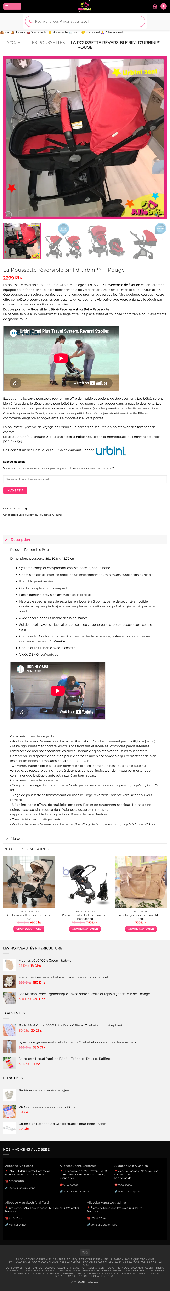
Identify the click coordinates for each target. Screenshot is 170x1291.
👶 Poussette (58, 32)
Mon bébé (104, 1270)
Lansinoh (79, 1267)
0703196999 (70, 1184)
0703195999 (125, 1184)
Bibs (37, 1270)
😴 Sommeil (90, 32)
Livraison (116, 1259)
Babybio (50, 1267)
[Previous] (11, 137)
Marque (17, 838)
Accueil (15, 42)
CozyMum (64, 1267)
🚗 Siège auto (36, 32)
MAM (12, 1273)
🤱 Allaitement (112, 32)
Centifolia (106, 1267)
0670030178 (16, 1181)
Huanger (88, 1270)
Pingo (144, 1270)
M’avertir (15, 490)
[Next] (158, 137)
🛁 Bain (74, 32)
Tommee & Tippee (68, 1270)
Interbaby (13, 1270)
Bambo (37, 1267)
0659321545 (16, 1218)
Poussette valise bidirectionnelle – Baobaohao (85, 916)
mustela (24, 1273)
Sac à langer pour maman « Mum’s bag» (141, 916)
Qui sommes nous (18, 1267)
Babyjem (137, 1267)
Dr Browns (95, 1273)
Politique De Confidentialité (87, 1259)
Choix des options (28, 929)
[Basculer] (7, 539)
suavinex (131, 1270)
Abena (92, 1267)
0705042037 (98, 1218)
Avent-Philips (154, 1267)
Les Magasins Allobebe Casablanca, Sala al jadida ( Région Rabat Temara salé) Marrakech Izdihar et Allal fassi (85, 1264)
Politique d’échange (140, 1259)
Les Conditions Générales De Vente (40, 1259)
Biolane (60, 1276)
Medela (118, 1270)
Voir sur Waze (17, 1224)
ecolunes (157, 1270)
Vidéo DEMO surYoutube (38, 654)
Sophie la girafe (133, 1273)
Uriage (80, 1273)
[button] (12, 6)
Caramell (154, 1273)
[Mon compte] (163, 6)
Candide (53, 1273)
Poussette (44, 514)
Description (20, 539)
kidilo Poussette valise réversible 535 (29, 916)
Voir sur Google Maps (22, 1187)
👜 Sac (5, 32)
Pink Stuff (108, 1276)
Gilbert (27, 1270)
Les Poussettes (47, 42)
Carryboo (112, 1273)
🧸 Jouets (18, 32)
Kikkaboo (122, 1267)
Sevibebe (67, 1273)
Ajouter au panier (85, 929)
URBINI (57, 514)
